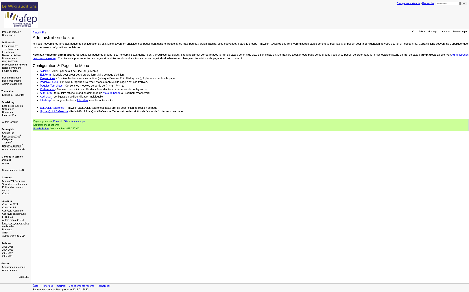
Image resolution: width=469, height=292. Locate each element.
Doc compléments (11, 80)
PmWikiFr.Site (60, 121)
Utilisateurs (8, 109)
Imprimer (445, 31)
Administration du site (13, 149)
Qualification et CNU (13, 170)
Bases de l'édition (11, 55)
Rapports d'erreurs (11, 146)
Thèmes (6, 142)
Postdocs (7, 229)
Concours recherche (12, 210)
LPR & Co (7, 217)
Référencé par (460, 31)
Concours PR (9, 207)
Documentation (10, 58)
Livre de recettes (11, 136)
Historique (433, 31)
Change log (8, 133)
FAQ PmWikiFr (10, 61)
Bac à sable (8, 35)
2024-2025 (7, 249)
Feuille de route (10, 71)
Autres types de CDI (13, 220)
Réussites (7, 112)
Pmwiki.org (7, 102)
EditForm (45, 74)
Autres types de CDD (13, 235)
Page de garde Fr (11, 32)
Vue (414, 31)
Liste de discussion (12, 105)
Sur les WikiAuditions (13, 181)
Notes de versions (11, 67)
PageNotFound (49, 81)
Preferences (47, 89)
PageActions (47, 78)
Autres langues (10, 122)
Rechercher (428, 3)
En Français (8, 42)
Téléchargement (10, 49)
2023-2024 (7, 253)
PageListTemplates (51, 85)
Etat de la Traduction (13, 94)
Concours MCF (10, 204)
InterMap (45, 100)
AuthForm (46, 92)
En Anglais (7, 129)
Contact (6, 193)
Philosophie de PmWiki (14, 64)
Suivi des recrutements (14, 184)
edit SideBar (24, 277)
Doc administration (12, 77)
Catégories (8, 139)
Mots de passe (112, 92)
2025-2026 (7, 246)
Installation (8, 52)
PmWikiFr (39, 32)
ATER (5, 232)
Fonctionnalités (10, 46)
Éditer (422, 31)
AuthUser (45, 96)
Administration (9, 270)
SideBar (44, 70)
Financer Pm (9, 115)
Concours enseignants (14, 213)
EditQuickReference (52, 107)
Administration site (12, 84)
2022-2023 (7, 256)
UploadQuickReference (54, 111)
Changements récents (408, 3)
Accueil (6, 163)
